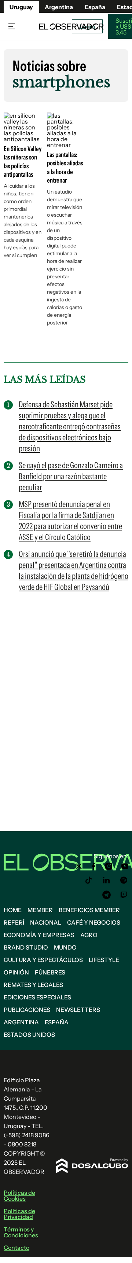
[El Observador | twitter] (79, 866)
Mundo (65, 947)
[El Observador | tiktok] (88, 880)
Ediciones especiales (37, 997)
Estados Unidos (29, 1034)
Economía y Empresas (39, 935)
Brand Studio (26, 947)
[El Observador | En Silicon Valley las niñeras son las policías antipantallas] (22, 139)
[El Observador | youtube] (124, 866)
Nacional (45, 922)
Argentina (21, 1022)
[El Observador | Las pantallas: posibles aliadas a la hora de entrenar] (66, 144)
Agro (89, 935)
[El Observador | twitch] (124, 895)
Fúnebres (50, 972)
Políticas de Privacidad (19, 1213)
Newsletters (78, 1009)
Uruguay (21, 7)
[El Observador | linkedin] (106, 880)
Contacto (16, 1247)
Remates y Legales (33, 984)
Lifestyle (104, 959)
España (57, 1022)
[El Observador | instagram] (109, 866)
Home (13, 910)
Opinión (16, 972)
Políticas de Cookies (19, 1195)
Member (40, 910)
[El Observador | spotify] (124, 880)
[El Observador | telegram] (106, 895)
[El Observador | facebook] (93, 866)
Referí (14, 922)
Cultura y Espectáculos (43, 959)
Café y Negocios (93, 922)
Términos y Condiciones (21, 1232)
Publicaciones (27, 1009)
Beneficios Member (89, 910)
